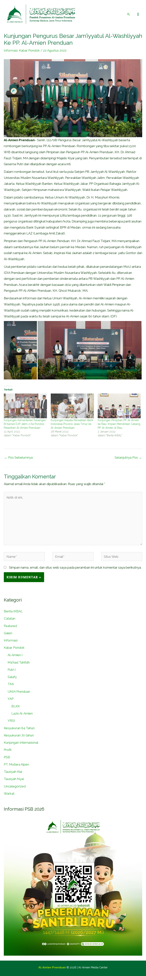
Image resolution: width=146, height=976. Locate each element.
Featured (10, 626)
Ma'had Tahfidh (19, 662)
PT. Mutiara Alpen (16, 764)
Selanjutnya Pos (128, 457)
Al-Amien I (15, 655)
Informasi (10, 50)
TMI (11, 684)
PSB (7, 757)
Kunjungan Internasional (21, 742)
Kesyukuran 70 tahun (19, 735)
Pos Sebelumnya (18, 457)
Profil (7, 750)
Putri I (12, 670)
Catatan (9, 618)
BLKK (15, 706)
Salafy (12, 677)
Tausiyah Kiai (13, 772)
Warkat (9, 793)
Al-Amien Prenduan (52, 967)
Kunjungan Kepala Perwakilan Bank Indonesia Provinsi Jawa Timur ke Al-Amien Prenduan (72, 424)
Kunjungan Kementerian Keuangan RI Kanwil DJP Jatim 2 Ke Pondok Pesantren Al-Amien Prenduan (25, 424)
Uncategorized (15, 786)
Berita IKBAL (13, 611)
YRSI (11, 721)
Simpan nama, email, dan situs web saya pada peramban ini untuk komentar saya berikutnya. (75, 567)
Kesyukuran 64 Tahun (19, 728)
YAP (10, 699)
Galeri (8, 633)
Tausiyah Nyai (14, 779)
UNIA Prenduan (19, 691)
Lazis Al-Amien (22, 713)
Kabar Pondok (29, 50)
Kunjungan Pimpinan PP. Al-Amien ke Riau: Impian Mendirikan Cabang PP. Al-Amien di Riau (119, 424)
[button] (128, 14)
